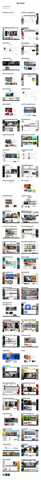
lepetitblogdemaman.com (10, 28)
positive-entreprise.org (28, 104)
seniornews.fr (7, 444)
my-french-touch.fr (27, 150)
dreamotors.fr (25, 43)
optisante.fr (6, 350)
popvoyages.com (8, 257)
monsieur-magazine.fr (28, 12)
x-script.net (6, 165)
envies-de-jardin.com (27, 413)
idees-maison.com (8, 73)
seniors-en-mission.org (9, 226)
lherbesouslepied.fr (8, 180)
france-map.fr (25, 257)
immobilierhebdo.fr (27, 165)
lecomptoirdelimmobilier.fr (29, 73)
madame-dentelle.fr (8, 398)
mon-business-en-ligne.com (11, 335)
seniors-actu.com (26, 211)
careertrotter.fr (7, 320)
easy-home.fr (6, 89)
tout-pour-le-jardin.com (28, 241)
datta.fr (23, 303)
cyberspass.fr (25, 58)
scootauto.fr (25, 28)
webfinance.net (26, 89)
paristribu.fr (6, 43)
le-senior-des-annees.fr (9, 241)
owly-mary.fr (7, 459)
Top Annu (20, 3)
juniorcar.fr (24, 444)
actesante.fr (6, 150)
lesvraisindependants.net (10, 119)
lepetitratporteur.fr (8, 134)
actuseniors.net (26, 335)
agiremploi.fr (25, 272)
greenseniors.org (8, 272)
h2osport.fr (24, 287)
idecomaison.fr (25, 119)
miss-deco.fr (25, 180)
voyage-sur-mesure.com (28, 459)
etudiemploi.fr (7, 211)
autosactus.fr (7, 58)
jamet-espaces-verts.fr (28, 134)
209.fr (23, 350)
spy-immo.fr (6, 366)
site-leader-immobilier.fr (28, 320)
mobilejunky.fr (25, 398)
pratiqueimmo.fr (7, 196)
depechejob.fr (7, 104)
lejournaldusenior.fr (27, 226)
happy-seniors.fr (7, 429)
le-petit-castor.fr (26, 196)
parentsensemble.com (9, 383)
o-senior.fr (24, 429)
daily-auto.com (7, 413)
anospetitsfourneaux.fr (28, 383)
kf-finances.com (7, 287)
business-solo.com (8, 12)
